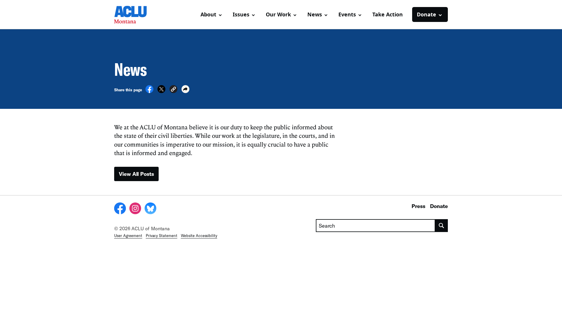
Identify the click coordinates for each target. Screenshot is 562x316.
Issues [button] (241, 14)
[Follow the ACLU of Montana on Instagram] (135, 209)
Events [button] (347, 14)
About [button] (208, 14)
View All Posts (136, 174)
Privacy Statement (161, 235)
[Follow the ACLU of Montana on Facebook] (120, 209)
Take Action (387, 14)
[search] (441, 225)
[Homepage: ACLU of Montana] (134, 14)
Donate (439, 206)
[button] (173, 90)
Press (418, 206)
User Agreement (128, 235)
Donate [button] (426, 14)
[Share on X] (161, 91)
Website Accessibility (199, 235)
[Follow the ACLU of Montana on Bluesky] (150, 209)
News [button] (314, 14)
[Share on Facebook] (149, 91)
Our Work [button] (278, 14)
